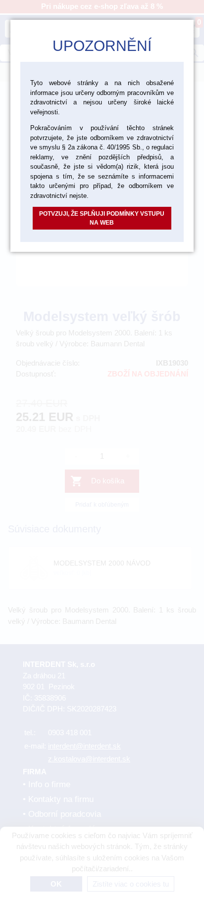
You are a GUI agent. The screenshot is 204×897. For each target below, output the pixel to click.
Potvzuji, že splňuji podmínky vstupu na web (101, 218)
